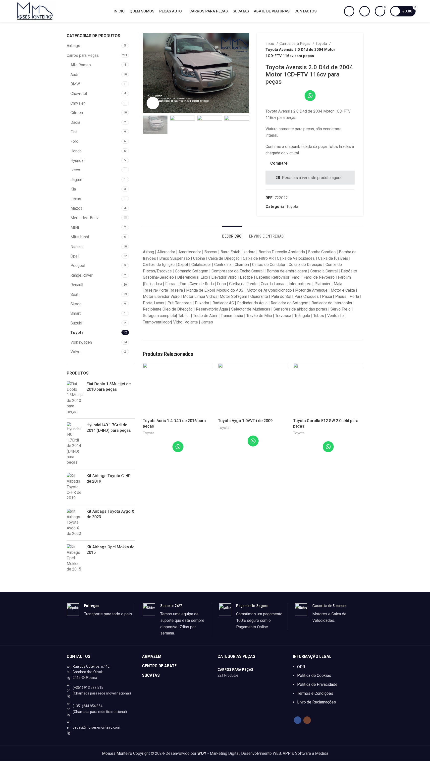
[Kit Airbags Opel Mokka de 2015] (75, 558)
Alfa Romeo (80, 65)
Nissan (76, 246)
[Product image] (178, 389)
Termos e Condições (315, 693)
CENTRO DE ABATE (159, 665)
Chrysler (77, 103)
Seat (74, 294)
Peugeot (77, 265)
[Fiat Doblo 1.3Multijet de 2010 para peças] (75, 398)
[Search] (349, 11)
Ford (74, 141)
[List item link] (102, 690)
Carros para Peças (295, 43)
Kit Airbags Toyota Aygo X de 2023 (110, 514)
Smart (75, 313)
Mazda (76, 208)
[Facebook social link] (297, 720)
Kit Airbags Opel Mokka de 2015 (110, 550)
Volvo (75, 351)
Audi (74, 74)
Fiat (73, 131)
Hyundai (77, 160)
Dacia (75, 122)
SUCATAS (151, 675)
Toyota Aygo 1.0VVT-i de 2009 (245, 420)
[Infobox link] (101, 610)
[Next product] (352, 49)
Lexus (75, 198)
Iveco (75, 170)
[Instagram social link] (307, 720)
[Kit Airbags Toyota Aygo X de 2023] (75, 523)
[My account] (364, 11)
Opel (74, 256)
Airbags (73, 45)
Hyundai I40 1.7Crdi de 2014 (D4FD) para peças (109, 428)
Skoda (75, 304)
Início (270, 43)
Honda (76, 151)
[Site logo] (35, 10)
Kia (73, 189)
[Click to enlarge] (153, 103)
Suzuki (76, 323)
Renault (76, 284)
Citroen (76, 112)
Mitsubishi (79, 237)
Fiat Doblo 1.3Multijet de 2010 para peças (109, 386)
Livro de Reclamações (316, 702)
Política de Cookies (314, 675)
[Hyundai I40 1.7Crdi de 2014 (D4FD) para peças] (75, 443)
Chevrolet (78, 93)
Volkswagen (81, 342)
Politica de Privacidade (317, 684)
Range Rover (81, 275)
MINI (74, 227)
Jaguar (76, 179)
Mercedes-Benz (84, 217)
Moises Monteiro (117, 753)
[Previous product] (342, 49)
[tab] (232, 233)
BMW (75, 84)
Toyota (322, 43)
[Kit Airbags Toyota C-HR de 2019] (75, 487)
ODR (301, 666)
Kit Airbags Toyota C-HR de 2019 (109, 478)
